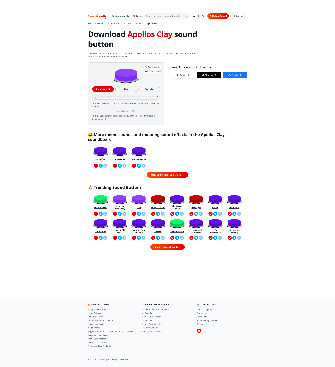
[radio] (194, 16)
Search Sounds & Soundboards (156, 309)
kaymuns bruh (177, 231)
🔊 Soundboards (120, 16)
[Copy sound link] (101, 166)
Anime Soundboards (97, 339)
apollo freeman (139, 159)
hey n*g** (196, 207)
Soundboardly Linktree (207, 320)
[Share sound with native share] (105, 166)
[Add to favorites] (96, 166)
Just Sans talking (234, 231)
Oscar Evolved (100, 207)
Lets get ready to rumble (196, 231)
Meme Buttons (94, 313)
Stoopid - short (158, 207)
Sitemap (200, 324)
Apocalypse (120, 159)
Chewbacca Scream (177, 207)
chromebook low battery (120, 207)
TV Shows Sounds (150, 327)
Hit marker (234, 207)
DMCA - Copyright (205, 309)
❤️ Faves (137, 16)
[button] (126, 75)
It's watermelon (215, 231)
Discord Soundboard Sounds (100, 320)
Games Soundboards (151, 316)
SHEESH (157, 231)
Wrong (215, 207)
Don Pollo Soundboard (98, 342)
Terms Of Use (203, 316)
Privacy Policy (202, 313)
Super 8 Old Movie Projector (120, 231)
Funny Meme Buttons (97, 309)
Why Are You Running (139, 231)
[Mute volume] (96, 96)
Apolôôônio (100, 159)
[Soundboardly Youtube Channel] (199, 331)
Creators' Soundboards (152, 331)
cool (139, 207)
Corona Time (100, 231)
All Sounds (147, 313)
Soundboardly (97, 16)
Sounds (100, 23)
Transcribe (149, 89)
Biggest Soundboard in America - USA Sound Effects (111, 331)
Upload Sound (219, 16)
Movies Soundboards (151, 324)
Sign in (239, 16)
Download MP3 (103, 89)
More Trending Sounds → (168, 246)
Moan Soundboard (96, 324)
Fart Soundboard (95, 316)
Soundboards (114, 23)
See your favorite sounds (153, 71)
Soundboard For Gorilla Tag (100, 346)
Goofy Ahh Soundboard (98, 335)
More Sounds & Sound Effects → (167, 174)
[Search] (187, 16)
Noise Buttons (94, 327)
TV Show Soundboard (133, 23)
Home (90, 23)
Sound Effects (148, 320)
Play (126, 89)
